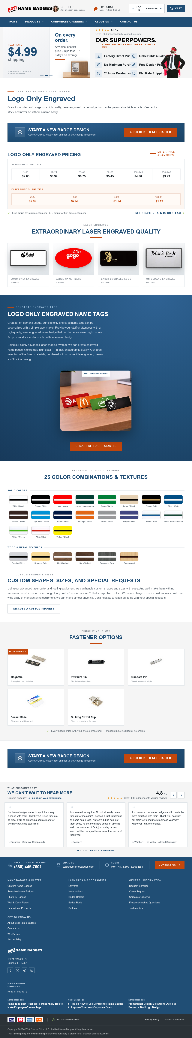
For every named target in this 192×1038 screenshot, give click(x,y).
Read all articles (16, 991)
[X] (17, 970)
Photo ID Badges (17, 897)
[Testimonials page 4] (86, 850)
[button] (42, 75)
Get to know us (19, 917)
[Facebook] (10, 970)
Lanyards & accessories (87, 880)
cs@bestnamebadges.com (78, 866)
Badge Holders (76, 897)
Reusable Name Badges (21, 891)
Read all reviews (102, 850)
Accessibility (14, 939)
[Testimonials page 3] (83, 850)
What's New (14, 934)
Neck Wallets (75, 891)
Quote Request (137, 891)
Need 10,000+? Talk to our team (158, 213)
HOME (13, 21)
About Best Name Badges (22, 922)
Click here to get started (150, 132)
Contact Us (14, 928)
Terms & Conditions (174, 1019)
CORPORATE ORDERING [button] (67, 21)
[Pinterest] (24, 970)
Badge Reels (75, 902)
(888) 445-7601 (28, 867)
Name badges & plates (25, 880)
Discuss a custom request (34, 608)
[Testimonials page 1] (78, 850)
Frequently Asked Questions (144, 902)
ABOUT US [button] (102, 21)
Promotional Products (19, 908)
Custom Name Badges (20, 885)
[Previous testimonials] (173, 795)
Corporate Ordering (139, 897)
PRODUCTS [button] (32, 21)
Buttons (72, 908)
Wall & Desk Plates (18, 902)
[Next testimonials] (181, 795)
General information (145, 880)
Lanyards (73, 885)
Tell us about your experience (44, 798)
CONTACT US (129, 21)
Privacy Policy (152, 1019)
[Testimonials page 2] (80, 850)
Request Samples (138, 885)
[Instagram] (31, 970)
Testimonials (136, 908)
